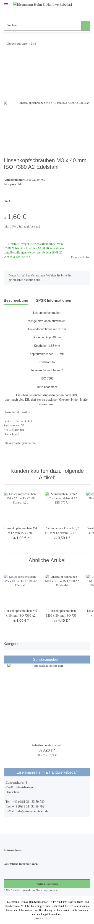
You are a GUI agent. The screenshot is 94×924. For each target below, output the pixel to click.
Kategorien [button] (12, 644)
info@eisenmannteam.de (32, 811)
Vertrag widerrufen (47, 883)
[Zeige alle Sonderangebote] (87, 659)
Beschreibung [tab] (16, 300)
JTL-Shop (53, 918)
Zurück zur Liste (17, 43)
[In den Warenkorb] (7, 57)
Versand (35, 226)
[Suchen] (85, 25)
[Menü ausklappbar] (6, 3)
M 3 (20, 184)
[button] (38, 13)
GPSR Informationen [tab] (53, 300)
